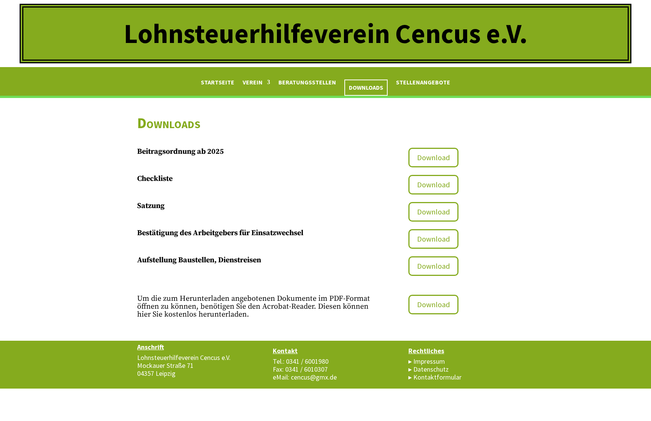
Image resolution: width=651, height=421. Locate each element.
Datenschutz (431, 369)
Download (433, 157)
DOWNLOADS (366, 87)
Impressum (429, 361)
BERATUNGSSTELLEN (307, 83)
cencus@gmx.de (314, 377)
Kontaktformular (437, 377)
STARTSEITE (217, 83)
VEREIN (253, 83)
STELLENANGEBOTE (423, 83)
